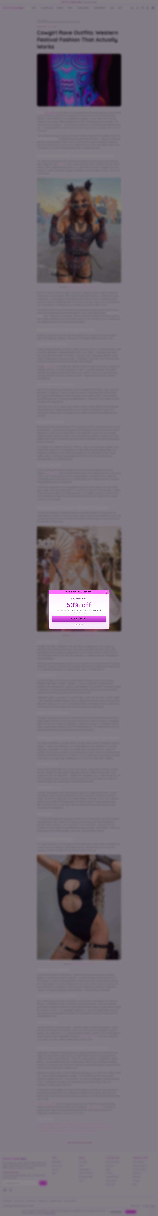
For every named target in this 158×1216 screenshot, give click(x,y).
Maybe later (79, 624)
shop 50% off (79, 619)
